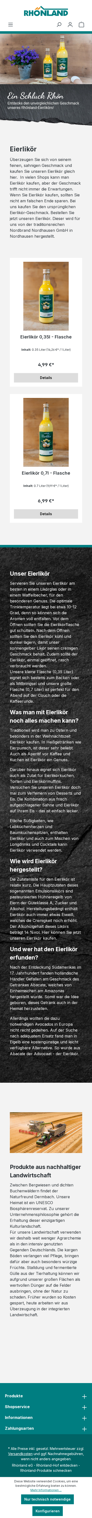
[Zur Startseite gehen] (46, 11)
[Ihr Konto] (70, 24)
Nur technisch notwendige (47, 1499)
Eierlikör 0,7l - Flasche (46, 473)
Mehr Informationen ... (46, 1490)
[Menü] (10, 24)
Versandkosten (20, 1454)
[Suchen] (59, 24)
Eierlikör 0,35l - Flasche (46, 336)
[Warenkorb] (81, 24)
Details (46, 378)
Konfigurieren (48, 1511)
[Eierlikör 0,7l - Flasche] (46, 432)
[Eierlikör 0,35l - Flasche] (46, 296)
